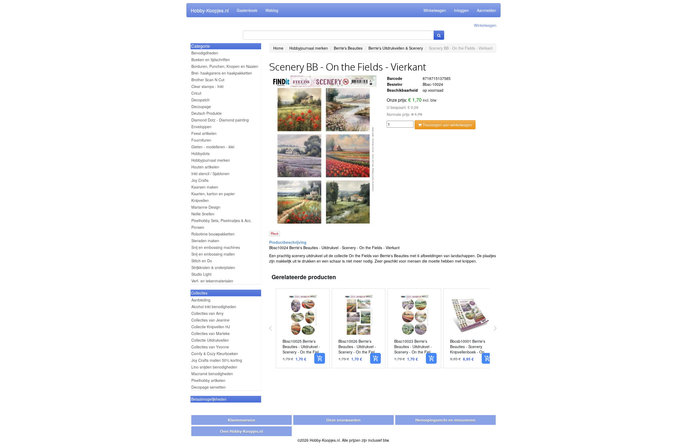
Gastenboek (247, 10)
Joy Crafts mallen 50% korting (216, 360)
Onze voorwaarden (343, 420)
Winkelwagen (434, 10)
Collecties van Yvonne (210, 346)
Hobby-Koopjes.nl (210, 10)
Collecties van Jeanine (210, 320)
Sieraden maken (205, 240)
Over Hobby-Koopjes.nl (241, 431)
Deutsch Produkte (206, 113)
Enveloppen (201, 126)
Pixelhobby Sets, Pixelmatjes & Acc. (221, 220)
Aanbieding (200, 300)
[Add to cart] (319, 358)
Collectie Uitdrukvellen (210, 340)
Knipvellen (200, 200)
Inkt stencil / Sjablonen (210, 173)
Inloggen (461, 10)
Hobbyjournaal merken (210, 160)
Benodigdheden (204, 53)
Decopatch (200, 99)
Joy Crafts (200, 180)
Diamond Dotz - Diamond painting (220, 120)
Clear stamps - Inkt (207, 86)
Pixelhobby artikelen (208, 380)
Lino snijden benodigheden (214, 367)
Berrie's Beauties (348, 48)
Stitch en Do (201, 260)
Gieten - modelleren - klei (212, 146)
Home (278, 48)
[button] (270, 328)
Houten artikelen (205, 166)
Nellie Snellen (202, 213)
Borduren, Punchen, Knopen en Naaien (224, 66)
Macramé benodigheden (212, 373)
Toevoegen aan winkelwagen (447, 124)
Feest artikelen (204, 133)
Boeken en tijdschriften (210, 59)
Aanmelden (486, 10)
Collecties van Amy (207, 313)
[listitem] (303, 328)
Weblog (271, 10)
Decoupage (201, 106)
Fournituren (201, 140)
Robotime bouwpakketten (213, 234)
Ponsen (197, 227)
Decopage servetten (208, 387)
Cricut (196, 93)
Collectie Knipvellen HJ (210, 326)
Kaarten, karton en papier (213, 193)
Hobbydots (200, 153)
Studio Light (201, 274)
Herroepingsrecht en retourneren (445, 420)
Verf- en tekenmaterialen (212, 280)
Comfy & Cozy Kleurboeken (214, 353)
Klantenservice (241, 420)
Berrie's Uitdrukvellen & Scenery (395, 48)
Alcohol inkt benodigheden (213, 306)
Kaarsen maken (204, 187)
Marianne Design (205, 207)
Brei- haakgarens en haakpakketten (221, 73)
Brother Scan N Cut (207, 79)
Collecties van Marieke (210, 333)
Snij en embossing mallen (213, 254)
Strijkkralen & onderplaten (213, 267)
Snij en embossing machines (215, 247)
